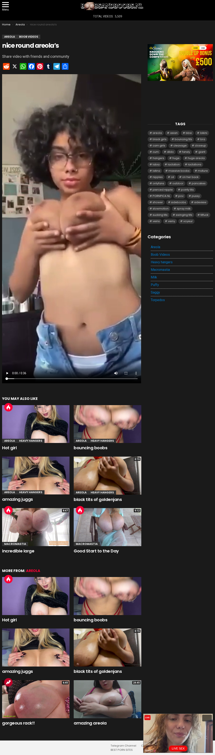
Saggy (155, 292)
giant (201, 152)
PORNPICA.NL (161, 196)
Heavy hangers (30, 441)
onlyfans (158, 183)
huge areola (196, 158)
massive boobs (179, 171)
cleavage (180, 146)
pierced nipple (163, 190)
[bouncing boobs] (107, 424)
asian (174, 133)
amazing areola (90, 723)
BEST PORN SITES (122, 750)
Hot (8, 407)
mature (203, 171)
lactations (194, 164)
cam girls (159, 146)
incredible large (18, 551)
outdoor (178, 183)
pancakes (199, 183)
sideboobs (178, 202)
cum (156, 152)
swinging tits (184, 215)
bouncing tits (183, 139)
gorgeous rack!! (18, 723)
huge (176, 158)
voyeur (188, 221)
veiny (171, 221)
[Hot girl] (35, 424)
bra (202, 139)
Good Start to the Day (96, 551)
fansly (186, 152)
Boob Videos (160, 255)
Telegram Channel (123, 745)
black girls (159, 139)
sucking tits (160, 215)
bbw (189, 133)
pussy (196, 196)
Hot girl (9, 448)
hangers (158, 158)
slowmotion (161, 209)
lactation (174, 164)
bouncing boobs (90, 448)
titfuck (204, 215)
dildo (170, 152)
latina (156, 171)
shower (158, 202)
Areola (9, 441)
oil (172, 177)
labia (156, 164)
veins (156, 221)
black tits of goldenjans (98, 499)
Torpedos (158, 300)
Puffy (155, 285)
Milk (154, 277)
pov (181, 196)
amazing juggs (17, 499)
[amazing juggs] (35, 476)
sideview (200, 202)
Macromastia (15, 544)
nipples (158, 177)
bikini (203, 133)
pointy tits (187, 190)
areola (157, 133)
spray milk (184, 209)
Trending (8, 682)
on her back (190, 177)
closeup (200, 146)
